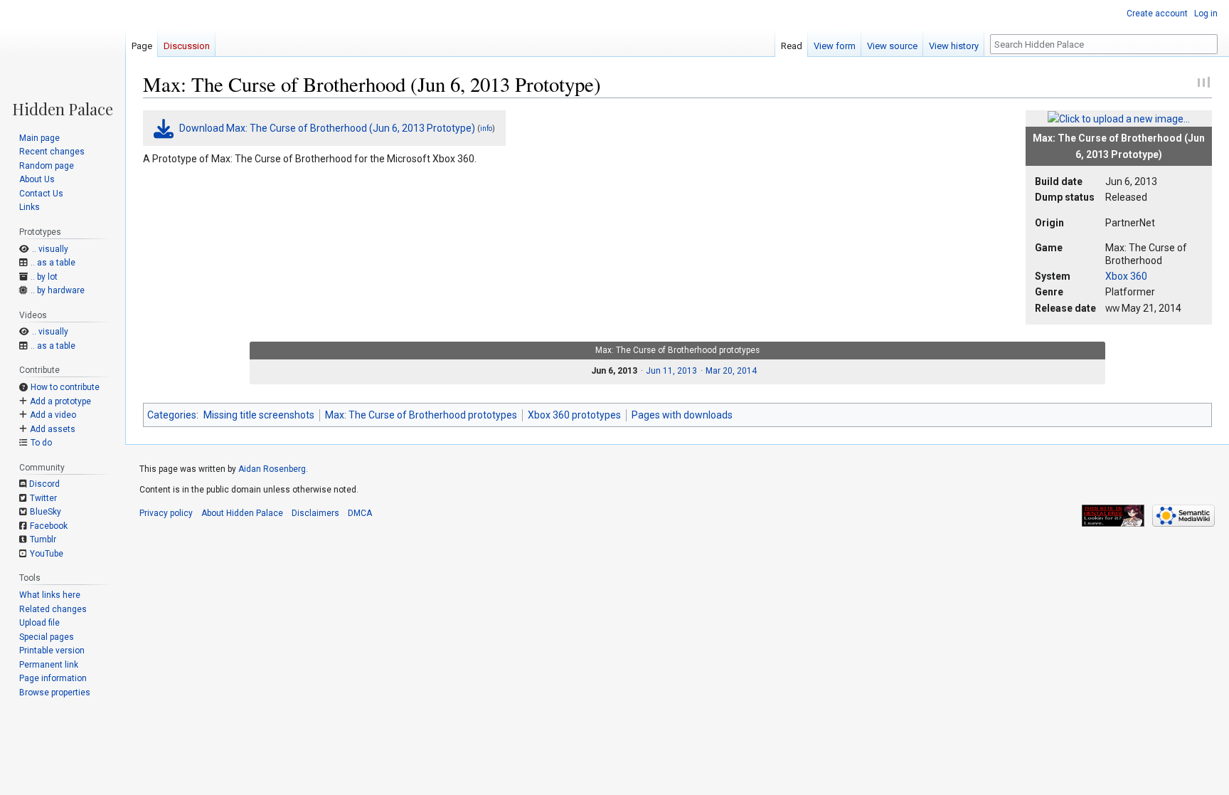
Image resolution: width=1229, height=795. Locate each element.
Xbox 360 (1126, 276)
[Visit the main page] (62, 58)
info (486, 128)
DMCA (360, 513)
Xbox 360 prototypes (574, 415)
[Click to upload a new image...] (1119, 118)
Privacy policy (166, 513)
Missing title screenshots (258, 415)
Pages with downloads (682, 415)
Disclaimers (315, 513)
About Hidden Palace (242, 513)
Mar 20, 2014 (731, 371)
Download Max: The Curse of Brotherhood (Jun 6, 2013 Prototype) (327, 128)
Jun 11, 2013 (671, 371)
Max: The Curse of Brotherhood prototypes (421, 415)
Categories (171, 415)
